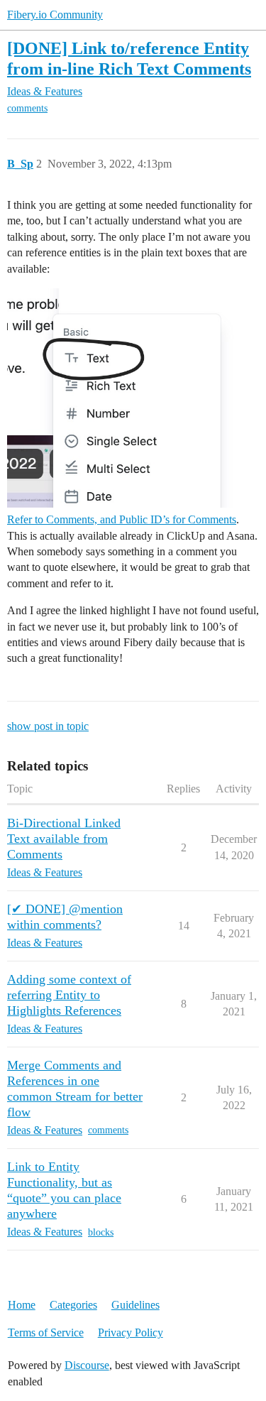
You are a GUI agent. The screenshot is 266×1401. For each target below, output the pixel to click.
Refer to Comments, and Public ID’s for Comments (121, 519)
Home (21, 1305)
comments (27, 108)
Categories (73, 1305)
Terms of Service (46, 1332)
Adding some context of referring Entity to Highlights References (69, 995)
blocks (100, 1232)
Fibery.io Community (55, 15)
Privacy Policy (130, 1332)
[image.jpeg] (133, 398)
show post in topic (48, 726)
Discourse (87, 1365)
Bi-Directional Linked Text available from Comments (64, 838)
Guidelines (135, 1305)
